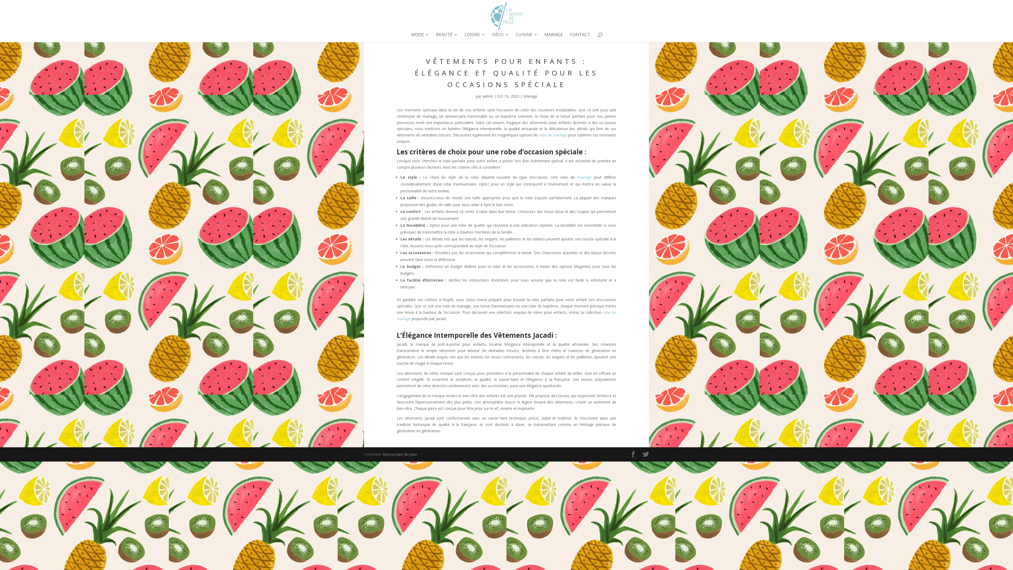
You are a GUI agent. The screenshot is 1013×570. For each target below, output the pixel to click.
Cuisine (524, 35)
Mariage (553, 35)
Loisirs (472, 35)
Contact (580, 35)
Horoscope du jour (400, 454)
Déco (498, 35)
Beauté (444, 35)
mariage (584, 177)
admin (487, 96)
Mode (417, 35)
